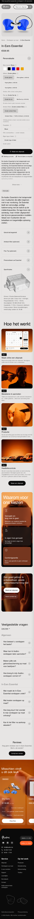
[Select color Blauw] (13, 69)
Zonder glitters (8, 77)
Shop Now (13, 821)
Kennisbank (4, 879)
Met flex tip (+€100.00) (23, 99)
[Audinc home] (6, 7)
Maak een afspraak (21, 7)
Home (3, 40)
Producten (21, 863)
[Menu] (30, 7)
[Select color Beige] (22, 69)
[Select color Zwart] (9, 69)
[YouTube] (3, 843)
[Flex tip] (17, 95)
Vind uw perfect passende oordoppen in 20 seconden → (17, 2)
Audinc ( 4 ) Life (26, 838)
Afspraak (4, 863)
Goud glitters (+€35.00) (11, 87)
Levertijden (4, 876)
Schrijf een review (17, 753)
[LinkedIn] (7, 843)
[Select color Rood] (18, 69)
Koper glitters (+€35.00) (11, 82)
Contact (3, 882)
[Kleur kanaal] (16, 65)
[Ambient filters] (26, 107)
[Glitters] (17, 73)
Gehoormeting (22, 869)
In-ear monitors (5, 869)
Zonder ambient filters (10, 111)
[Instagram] (12, 843)
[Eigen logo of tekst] (15, 136)
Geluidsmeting (22, 866)
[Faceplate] (10, 125)
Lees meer (4, 629)
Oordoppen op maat (12, 40)
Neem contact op (10, 596)
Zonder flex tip (8, 99)
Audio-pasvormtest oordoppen (6, 886)
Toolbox (20, 872)
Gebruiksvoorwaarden (7, 912)
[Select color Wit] (5, 69)
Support (3, 872)
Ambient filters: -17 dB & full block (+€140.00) (17, 116)
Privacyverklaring (23, 912)
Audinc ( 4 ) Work (26, 843)
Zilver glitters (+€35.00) (23, 77)
